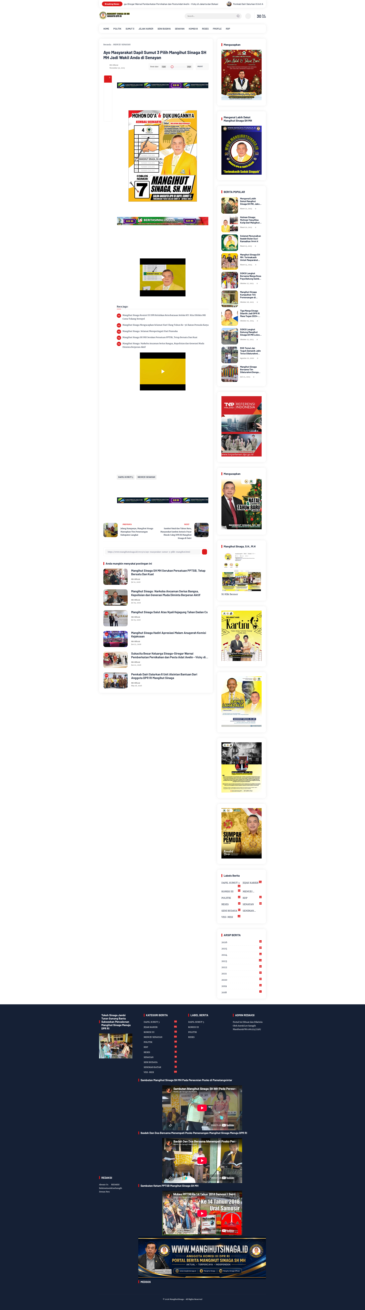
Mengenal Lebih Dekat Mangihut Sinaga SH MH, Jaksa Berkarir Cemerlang (250, 201)
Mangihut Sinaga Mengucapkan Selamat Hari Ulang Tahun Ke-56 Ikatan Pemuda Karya (165, 325)
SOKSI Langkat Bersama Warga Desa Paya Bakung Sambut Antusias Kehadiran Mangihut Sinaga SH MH (250, 276)
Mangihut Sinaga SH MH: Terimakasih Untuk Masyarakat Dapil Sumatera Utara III (250, 257)
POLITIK (117, 28)
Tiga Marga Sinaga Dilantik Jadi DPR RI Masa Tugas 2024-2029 (250, 313)
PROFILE (217, 28)
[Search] (238, 16)
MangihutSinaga (177, 1299)
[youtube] (153, 1289)
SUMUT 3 (130, 28)
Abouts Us (103, 1184)
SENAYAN (179, 28)
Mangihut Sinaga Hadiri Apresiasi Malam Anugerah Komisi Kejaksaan (168, 634)
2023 (241, 961)
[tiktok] (148, 1289)
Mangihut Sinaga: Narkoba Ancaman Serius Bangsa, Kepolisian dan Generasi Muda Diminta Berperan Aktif (163, 345)
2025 (241, 948)
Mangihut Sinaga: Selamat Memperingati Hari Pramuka (150, 331)
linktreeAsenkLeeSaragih (110, 1188)
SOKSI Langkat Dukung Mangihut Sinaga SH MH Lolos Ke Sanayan (250, 332)
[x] (108, 94)
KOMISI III (193, 28)
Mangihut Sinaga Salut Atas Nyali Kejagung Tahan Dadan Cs (169, 612)
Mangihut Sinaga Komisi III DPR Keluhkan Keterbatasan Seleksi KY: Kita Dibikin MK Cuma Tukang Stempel (164, 317)
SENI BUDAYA (164, 28)
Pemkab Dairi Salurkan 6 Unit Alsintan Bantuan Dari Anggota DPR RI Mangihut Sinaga (146, 4)
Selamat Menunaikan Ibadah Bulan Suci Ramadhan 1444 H (250, 238)
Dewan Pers (104, 1192)
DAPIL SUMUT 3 (125, 477)
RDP (228, 28)
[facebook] (108, 86)
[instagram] (144, 1289)
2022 (241, 967)
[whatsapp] (108, 109)
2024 (241, 954)
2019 (241, 985)
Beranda (107, 44)
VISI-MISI (230, 916)
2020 (241, 979)
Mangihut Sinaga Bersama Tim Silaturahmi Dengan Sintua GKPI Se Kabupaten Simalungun (250, 369)
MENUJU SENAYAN (121, 44)
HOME (106, 28)
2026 (241, 942)
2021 (241, 973)
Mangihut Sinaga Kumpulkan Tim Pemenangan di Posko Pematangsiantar (248, 295)
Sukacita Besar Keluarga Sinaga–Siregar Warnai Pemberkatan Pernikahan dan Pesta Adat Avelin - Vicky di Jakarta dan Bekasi (168, 655)
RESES (205, 28)
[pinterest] (108, 117)
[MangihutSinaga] (115, 19)
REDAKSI (115, 1184)
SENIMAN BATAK (252, 911)
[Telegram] (108, 102)
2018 (241, 992)
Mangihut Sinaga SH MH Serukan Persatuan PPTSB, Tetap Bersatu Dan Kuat (159, 337)
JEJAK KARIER (146, 28)
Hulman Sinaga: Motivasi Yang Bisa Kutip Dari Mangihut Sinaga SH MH (250, 220)
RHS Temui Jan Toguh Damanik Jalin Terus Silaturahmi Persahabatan (250, 351)
